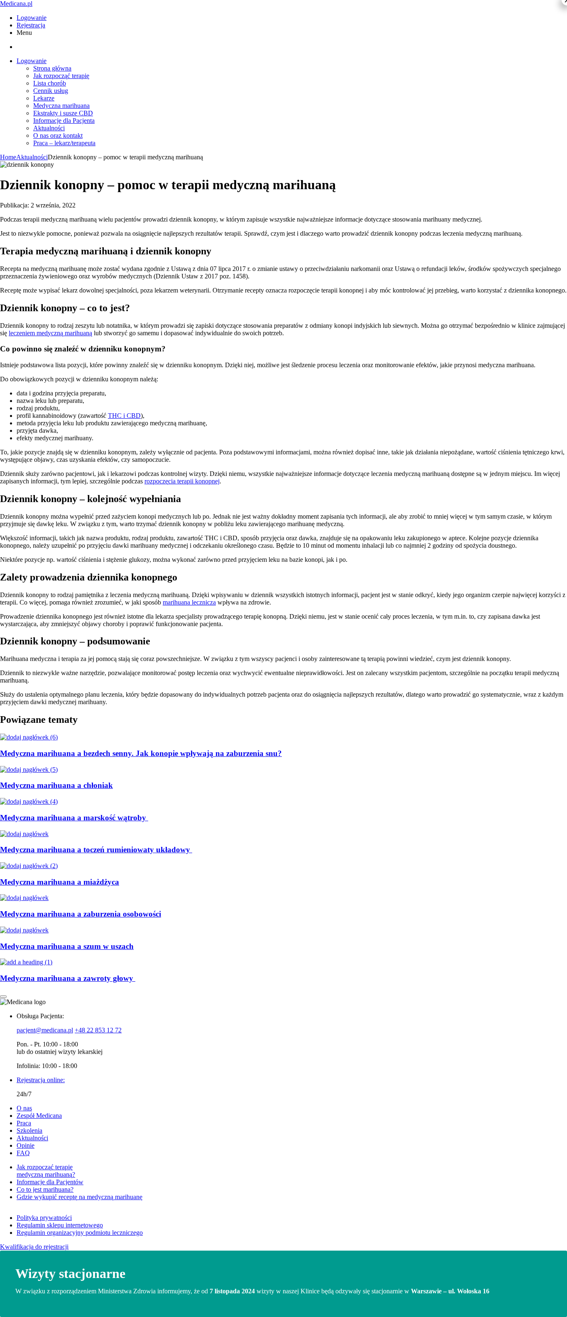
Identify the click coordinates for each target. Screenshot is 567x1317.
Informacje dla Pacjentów (50, 1181)
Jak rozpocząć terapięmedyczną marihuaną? (46, 1170)
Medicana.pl (16, 3)
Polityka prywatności (44, 1217)
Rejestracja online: (41, 1079)
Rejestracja (31, 25)
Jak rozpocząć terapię (61, 75)
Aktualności (49, 128)
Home (8, 157)
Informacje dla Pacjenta (64, 120)
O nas (24, 1108)
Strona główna (52, 68)
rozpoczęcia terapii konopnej (182, 481)
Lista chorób (49, 83)
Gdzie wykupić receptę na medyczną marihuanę (79, 1196)
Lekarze (43, 98)
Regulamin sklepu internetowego (60, 1225)
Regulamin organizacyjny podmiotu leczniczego (80, 1232)
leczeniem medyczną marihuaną (50, 333)
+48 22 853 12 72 (98, 1030)
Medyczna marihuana (61, 105)
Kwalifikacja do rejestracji (34, 1246)
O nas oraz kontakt (58, 135)
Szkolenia (29, 1130)
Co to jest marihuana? (45, 1189)
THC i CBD (124, 415)
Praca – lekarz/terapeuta (64, 142)
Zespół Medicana (39, 1115)
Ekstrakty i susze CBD (63, 113)
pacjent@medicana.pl (45, 1030)
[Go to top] (3, 996)
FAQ (23, 1152)
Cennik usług (50, 90)
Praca (24, 1123)
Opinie (25, 1145)
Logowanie (31, 17)
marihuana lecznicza (189, 602)
